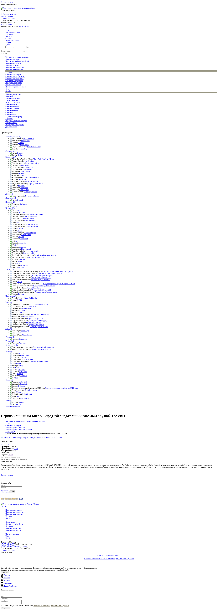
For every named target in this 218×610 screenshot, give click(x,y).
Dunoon (21, 143)
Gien (17, 368)
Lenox (18, 333)
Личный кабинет (10, 586)
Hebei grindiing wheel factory (44, 286)
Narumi (20, 200)
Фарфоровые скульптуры (15, 77)
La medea (22, 247)
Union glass (24, 398)
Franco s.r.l (24, 239)
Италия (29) (10, 208)
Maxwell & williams (33, 288)
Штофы (8, 91)
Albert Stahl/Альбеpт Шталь (43, 159)
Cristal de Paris (28, 359)
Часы (7, 89)
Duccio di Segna (30, 233)
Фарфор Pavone (11, 123)
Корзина (7, 580)
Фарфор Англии (11, 115)
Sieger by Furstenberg (35, 184)
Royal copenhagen (32, 196)
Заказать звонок (7, 2)
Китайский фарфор (12, 98)
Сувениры (9, 526)
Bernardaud (24, 355)
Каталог (8, 30)
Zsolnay (20, 155)
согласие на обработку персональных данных (51, 606)
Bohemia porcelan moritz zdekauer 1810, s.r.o (61, 388)
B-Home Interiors (30, 216)
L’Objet (20, 300)
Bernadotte (23, 384)
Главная (7, 575)
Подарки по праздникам (14, 67)
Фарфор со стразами (13, 94)
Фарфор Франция (12, 108)
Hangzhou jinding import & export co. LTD (59, 284)
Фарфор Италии (11, 96)
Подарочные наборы (36, 325)
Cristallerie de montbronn (39, 361)
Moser (18, 392)
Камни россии (28, 316)
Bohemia (21, 386)
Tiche (18, 263)
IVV (16, 245)
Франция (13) (10, 351)
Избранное (8, 583)
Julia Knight (25, 331)
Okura (18, 404)
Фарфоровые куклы (13, 85)
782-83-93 (7, 24)
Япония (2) (9, 400)
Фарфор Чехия (11, 104)
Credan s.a (23, 204)
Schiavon (22, 259)
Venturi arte (24, 265)
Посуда (8, 518)
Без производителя (12, 406)
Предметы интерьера (13, 83)
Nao (16, 206)
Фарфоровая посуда (13, 75)
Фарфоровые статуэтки (14, 79)
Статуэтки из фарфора (14, 524)
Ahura (18, 210)
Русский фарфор (11, 100)
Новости (8, 36)
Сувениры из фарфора (14, 81)
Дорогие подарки (12, 65)
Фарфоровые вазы (12, 59)
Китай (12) (9, 269)
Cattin (18, 222)
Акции (8, 42)
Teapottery (23, 149)
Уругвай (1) (9, 341)
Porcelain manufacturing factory (46, 292)
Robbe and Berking (33, 177)
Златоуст (22, 312)
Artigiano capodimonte (36, 214)
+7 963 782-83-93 (7, 546)
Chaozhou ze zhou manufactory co (49, 274)
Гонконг (21, 294)
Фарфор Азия (10, 112)
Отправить (5, 608)
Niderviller (23, 376)
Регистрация (4, 490)
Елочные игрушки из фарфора (17, 57)
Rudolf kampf (27, 394)
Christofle (22, 357)
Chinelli (20, 229)
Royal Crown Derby (34, 147)
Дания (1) (9, 194)
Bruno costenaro (29, 220)
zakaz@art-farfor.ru (8, 18)
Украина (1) (10, 337)
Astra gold (23, 382)
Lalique (20, 374)
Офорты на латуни (33, 323)
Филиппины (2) (11, 345)
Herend (19, 153)
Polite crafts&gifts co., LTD (42, 290)
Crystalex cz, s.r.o (31, 390)
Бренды (8, 45)
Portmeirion (24, 145)
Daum (18, 363)
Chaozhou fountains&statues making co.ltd (58, 271)
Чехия (10, 455)
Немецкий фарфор (12, 102)
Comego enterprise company (42, 276)
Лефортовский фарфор (38, 321)
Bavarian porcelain (32, 163)
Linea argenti (26, 249)
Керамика (9, 119)
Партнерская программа (14, 125)
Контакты (9, 34)
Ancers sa (22, 343)
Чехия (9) (9, 380)
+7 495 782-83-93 (7, 544)
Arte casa (22, 212)
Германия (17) (10, 157)
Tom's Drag (24, 190)
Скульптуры (10, 522)
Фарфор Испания (12, 106)
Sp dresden (24, 188)
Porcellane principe (32, 251)
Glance (19, 282)
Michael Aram (27, 335)
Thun (18, 396)
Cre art (19, 231)
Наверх (4, 506)
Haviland (21, 370)
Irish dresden (25, 171)
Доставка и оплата (12, 32)
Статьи (8, 38)
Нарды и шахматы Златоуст (16, 121)
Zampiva (21, 267)
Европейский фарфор (13, 117)
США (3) (8, 329)
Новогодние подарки (13, 63)
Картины (8, 72)
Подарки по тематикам (14, 69)
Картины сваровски (35, 318)
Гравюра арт (26, 308)
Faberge (20, 365)
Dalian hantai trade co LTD (41, 278)
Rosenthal (22, 179)
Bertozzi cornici (29, 218)
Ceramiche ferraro (31, 226)
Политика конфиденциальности (109, 555)
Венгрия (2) (10, 151)
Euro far (21, 237)
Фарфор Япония (11, 110)
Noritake (21, 402)
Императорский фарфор (39, 314)
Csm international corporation (43, 347)
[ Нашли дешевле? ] (5, 444)
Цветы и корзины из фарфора (16, 87)
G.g (16, 241)
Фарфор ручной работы (39, 327)
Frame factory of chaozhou (40, 280)
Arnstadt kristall (29, 161)
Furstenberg (24, 165)
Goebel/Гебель (28, 167)
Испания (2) (10, 202)
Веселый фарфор (31, 306)
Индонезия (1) (10, 198)
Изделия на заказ (12, 40)
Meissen (21, 173)
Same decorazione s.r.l (36, 257)
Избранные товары (8, 14)
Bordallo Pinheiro (31, 298)
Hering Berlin (27, 169)
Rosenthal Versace (31, 182)
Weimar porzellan (30, 192)
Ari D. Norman (28, 139)
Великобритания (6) (13, 137)
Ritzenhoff (23, 175)
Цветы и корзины (12, 534)
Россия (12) (9, 302)
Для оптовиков (11, 127)
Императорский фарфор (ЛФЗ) (17, 61)
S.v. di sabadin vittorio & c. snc (45, 255)
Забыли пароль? (5, 492)
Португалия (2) (11, 296)
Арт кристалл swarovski (39, 304)
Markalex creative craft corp (42, 349)
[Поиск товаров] (28, 47)
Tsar (16, 378)
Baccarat (21, 353)
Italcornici (22, 243)
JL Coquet (23, 372)
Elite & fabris (26, 235)
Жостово (22, 310)
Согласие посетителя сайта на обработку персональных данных (109, 559)
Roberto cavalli (28, 253)
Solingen (21, 186)
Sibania (19, 261)
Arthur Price (25, 141)
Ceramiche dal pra (31, 224)
